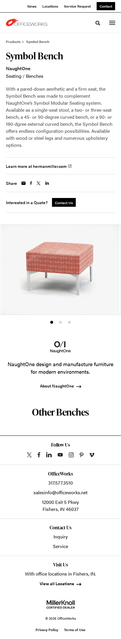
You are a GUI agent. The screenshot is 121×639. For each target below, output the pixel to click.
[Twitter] (29, 454)
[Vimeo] (91, 455)
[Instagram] (71, 454)
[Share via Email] (23, 183)
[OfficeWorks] (27, 22)
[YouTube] (60, 454)
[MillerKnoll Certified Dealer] (60, 604)
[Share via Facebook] (31, 183)
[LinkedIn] (49, 454)
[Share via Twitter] (38, 183)
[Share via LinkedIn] (47, 183)
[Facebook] (39, 454)
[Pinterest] (81, 454)
